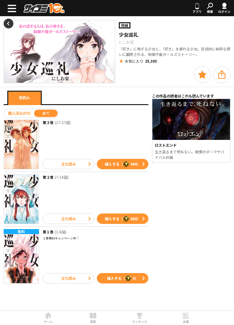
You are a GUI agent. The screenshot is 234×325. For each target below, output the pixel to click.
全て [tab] (46, 113)
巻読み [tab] (24, 98)
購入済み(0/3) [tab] (19, 113)
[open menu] (12, 8)
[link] (48, 318)
